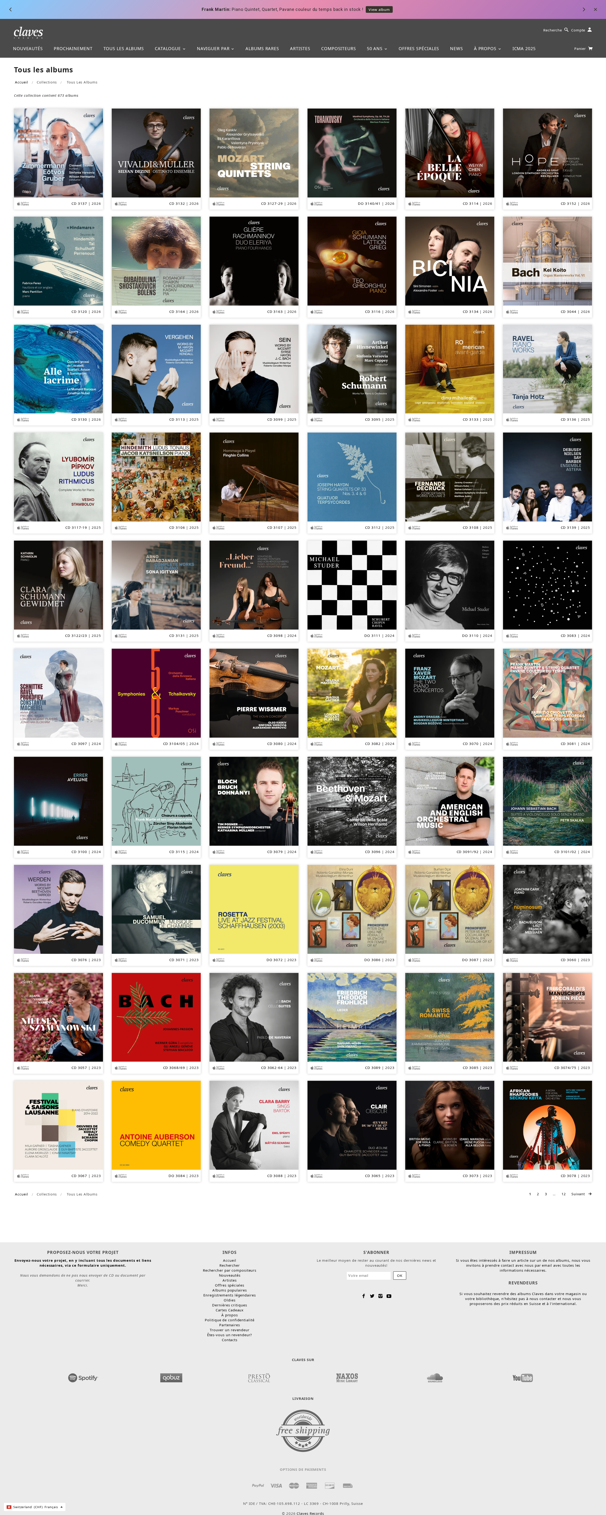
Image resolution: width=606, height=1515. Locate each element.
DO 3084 (177, 1175)
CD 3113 (177, 419)
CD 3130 (79, 419)
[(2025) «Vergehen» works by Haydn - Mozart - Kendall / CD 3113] (156, 368)
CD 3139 (568, 527)
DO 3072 (275, 959)
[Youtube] (389, 1296)
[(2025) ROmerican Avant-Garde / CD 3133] (449, 368)
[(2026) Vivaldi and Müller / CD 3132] (156, 152)
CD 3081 (568, 743)
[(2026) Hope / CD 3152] (547, 152)
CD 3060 (568, 959)
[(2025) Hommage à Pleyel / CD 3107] (254, 476)
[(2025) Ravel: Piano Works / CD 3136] (547, 368)
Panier (580, 48)
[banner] (28, 32)
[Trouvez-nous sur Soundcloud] (435, 1376)
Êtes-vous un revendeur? (229, 1334)
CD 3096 (373, 851)
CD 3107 (275, 527)
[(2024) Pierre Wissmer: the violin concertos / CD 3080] (254, 692)
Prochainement (73, 48)
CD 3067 (79, 1175)
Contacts (229, 1339)
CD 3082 (373, 743)
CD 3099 (275, 419)
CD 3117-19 (76, 527)
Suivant (578, 1193)
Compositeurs (338, 48)
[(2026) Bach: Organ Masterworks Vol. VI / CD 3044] (547, 260)
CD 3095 (373, 419)
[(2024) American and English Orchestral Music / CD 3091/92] (449, 800)
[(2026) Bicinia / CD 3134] (449, 260)
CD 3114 (470, 203)
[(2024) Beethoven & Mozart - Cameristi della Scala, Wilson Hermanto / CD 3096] (352, 800)
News (456, 48)
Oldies (229, 1300)
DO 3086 (372, 959)
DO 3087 (470, 959)
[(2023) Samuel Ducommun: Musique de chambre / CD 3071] (156, 908)
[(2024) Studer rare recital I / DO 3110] (449, 584)
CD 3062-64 (272, 1067)
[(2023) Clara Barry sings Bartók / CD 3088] (254, 1124)
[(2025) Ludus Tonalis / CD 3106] (156, 476)
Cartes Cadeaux (230, 1310)
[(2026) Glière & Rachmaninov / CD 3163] (254, 260)
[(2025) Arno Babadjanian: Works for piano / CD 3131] (156, 584)
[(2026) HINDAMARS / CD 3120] (58, 260)
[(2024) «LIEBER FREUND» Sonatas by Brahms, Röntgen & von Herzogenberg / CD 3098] (254, 584)
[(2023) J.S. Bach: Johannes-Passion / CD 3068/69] (156, 1017)
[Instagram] (380, 1296)
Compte (578, 30)
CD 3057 (79, 1067)
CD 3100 (79, 851)
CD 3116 (373, 311)
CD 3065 (373, 1175)
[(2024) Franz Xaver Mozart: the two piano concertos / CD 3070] (449, 692)
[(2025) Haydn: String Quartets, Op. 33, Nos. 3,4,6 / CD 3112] (352, 476)
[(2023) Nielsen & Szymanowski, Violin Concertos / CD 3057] (58, 1017)
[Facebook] (363, 1296)
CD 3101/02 (565, 851)
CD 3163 (275, 311)
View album (378, 9)
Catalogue (168, 48)
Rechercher (229, 1265)
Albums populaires (229, 1290)
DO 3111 (372, 635)
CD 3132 (177, 203)
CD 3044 (568, 311)
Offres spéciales (419, 48)
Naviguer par (214, 48)
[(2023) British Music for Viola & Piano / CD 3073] (449, 1124)
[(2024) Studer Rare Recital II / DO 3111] (352, 584)
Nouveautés (28, 48)
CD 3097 (79, 743)
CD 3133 (470, 419)
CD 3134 (470, 311)
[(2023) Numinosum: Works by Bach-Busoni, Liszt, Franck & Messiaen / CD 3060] (547, 908)
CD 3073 (470, 1175)
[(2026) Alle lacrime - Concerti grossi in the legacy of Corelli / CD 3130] (58, 368)
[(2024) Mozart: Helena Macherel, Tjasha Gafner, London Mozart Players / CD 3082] (352, 692)
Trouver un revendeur (230, 1329)
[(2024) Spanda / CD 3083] (547, 584)
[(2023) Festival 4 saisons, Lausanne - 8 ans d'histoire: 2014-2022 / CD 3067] (58, 1124)
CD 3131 (177, 635)
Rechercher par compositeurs (229, 1270)
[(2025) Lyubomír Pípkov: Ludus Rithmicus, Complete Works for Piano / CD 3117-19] (58, 476)
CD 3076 (79, 959)
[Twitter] (372, 1296)
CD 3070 (470, 743)
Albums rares (262, 48)
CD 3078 (568, 1175)
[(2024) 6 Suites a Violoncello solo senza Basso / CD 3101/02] (547, 800)
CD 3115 (177, 851)
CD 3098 (275, 635)
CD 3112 (373, 527)
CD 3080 (275, 743)
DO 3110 (470, 635)
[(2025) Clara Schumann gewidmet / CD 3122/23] (58, 584)
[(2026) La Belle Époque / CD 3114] (449, 152)
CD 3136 (568, 419)
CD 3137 (79, 203)
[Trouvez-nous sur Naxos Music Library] (346, 1376)
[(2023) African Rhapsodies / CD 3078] (547, 1124)
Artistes (300, 48)
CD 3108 (470, 527)
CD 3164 (177, 311)
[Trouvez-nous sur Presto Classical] (259, 1376)
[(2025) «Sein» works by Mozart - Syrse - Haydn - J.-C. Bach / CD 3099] (254, 368)
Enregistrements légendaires (229, 1295)
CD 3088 (275, 1175)
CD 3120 (79, 311)
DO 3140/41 (369, 203)
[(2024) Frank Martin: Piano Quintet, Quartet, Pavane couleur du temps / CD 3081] (547, 692)
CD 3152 (568, 203)
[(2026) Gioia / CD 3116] (352, 260)
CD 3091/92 (468, 851)
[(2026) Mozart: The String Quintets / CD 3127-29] (254, 152)
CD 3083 (568, 635)
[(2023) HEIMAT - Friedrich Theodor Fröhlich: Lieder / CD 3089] (352, 1017)
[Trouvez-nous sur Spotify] (83, 1376)
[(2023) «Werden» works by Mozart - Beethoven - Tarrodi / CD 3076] (58, 908)
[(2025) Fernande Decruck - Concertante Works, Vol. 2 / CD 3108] (449, 476)
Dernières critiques (229, 1305)
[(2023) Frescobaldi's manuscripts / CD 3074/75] (547, 1017)
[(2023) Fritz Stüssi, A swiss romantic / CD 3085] (449, 1017)
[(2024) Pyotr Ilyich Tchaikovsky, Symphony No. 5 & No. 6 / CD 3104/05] (156, 692)
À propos (486, 48)
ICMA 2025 (524, 48)
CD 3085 (470, 1067)
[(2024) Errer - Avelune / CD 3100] (58, 800)
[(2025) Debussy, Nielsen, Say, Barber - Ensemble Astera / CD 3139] (547, 476)
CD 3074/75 (565, 1067)
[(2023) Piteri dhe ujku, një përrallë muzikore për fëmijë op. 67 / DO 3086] (352, 908)
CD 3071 (177, 959)
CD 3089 (373, 1067)
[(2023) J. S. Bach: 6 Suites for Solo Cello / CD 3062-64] (254, 1017)
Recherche (552, 30)
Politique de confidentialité (229, 1320)
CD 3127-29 (272, 203)
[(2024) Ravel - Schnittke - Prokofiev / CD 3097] (58, 692)
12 (563, 1193)
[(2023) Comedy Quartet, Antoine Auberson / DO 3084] (156, 1124)
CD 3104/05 (174, 743)
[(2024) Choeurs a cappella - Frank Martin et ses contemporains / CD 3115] (156, 800)
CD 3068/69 (174, 1067)
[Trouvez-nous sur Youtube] (522, 1376)
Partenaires (229, 1324)
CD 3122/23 (76, 635)
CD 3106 (177, 527)
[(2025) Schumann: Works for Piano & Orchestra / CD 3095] (352, 368)
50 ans (375, 48)
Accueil (21, 82)
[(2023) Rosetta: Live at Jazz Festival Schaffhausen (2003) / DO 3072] (254, 908)
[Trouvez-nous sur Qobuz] (171, 1376)
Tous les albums (123, 48)
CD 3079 (275, 851)
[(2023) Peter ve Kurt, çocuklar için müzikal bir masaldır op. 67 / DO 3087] (449, 908)
